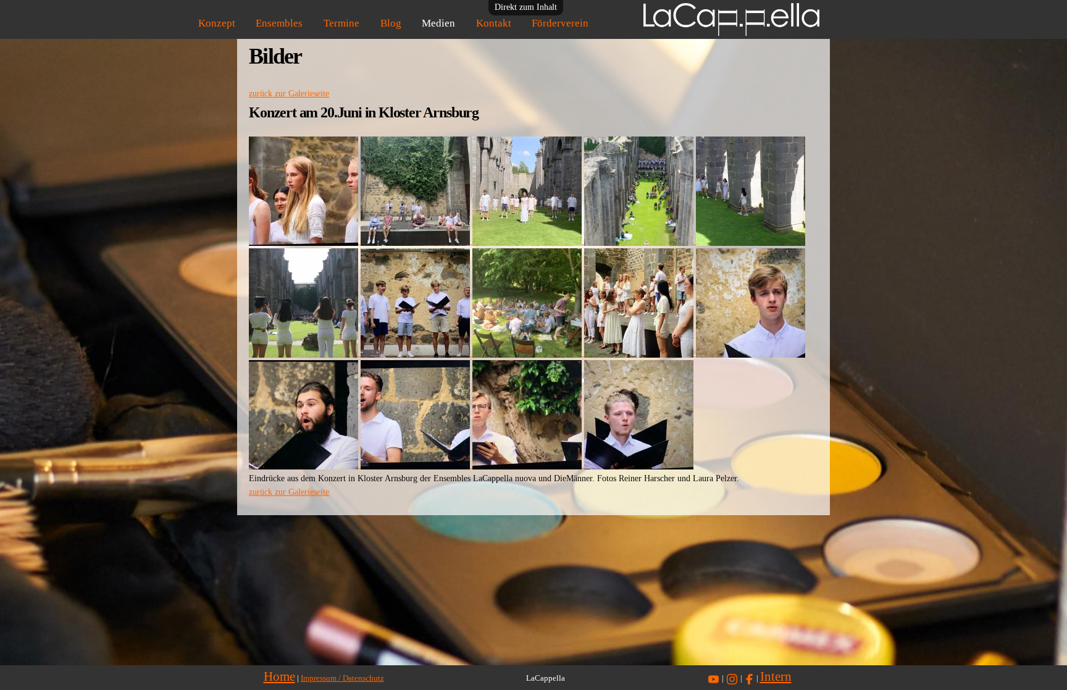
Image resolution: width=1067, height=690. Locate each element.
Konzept (216, 23)
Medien (438, 23)
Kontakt (493, 23)
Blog (390, 23)
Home (279, 676)
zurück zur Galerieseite (289, 93)
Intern (776, 676)
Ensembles (279, 23)
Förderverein (560, 23)
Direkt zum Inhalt (526, 7)
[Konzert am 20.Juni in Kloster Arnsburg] (305, 241)
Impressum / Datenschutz (342, 678)
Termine (341, 23)
